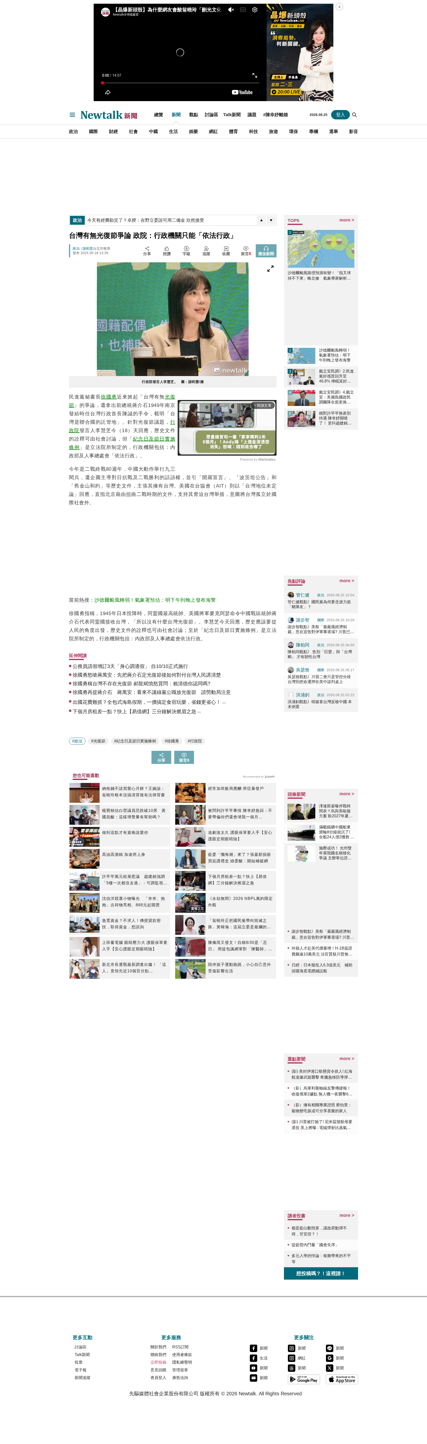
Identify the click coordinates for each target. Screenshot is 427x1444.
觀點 (193, 114)
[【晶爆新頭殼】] (300, 52)
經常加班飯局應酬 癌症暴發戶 (236, 788)
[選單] (72, 114)
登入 (340, 114)
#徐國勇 (172, 741)
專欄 (313, 131)
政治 (73, 131)
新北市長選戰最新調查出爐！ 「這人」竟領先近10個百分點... (134, 967)
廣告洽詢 (180, 1378)
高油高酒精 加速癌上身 (123, 854)
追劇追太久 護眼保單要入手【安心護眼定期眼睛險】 (240, 835)
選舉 (333, 131)
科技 (253, 131)
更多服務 (171, 1337)
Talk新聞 (232, 114)
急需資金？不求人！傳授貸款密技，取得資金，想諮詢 (131, 923)
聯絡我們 (158, 1355)
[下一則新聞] (271, 220)
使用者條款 (182, 1355)
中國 (153, 131)
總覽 (158, 114)
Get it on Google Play (304, 1379)
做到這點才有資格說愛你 (125, 832)
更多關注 (304, 1337)
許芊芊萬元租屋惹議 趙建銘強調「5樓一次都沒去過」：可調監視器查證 (135, 880)
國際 (93, 131)
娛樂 (193, 131)
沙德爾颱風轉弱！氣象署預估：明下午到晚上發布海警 (155, 600)
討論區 (211, 114)
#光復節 (98, 741)
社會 (133, 131)
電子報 (80, 1370)
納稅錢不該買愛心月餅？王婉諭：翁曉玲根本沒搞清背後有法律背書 (133, 791)
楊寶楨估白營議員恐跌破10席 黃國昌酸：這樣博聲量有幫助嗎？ (134, 813)
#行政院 (195, 741)
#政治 (77, 741)
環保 (293, 131)
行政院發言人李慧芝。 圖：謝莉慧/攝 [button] (173, 382)
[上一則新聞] (261, 220)
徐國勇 (109, 397)
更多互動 (82, 1337)
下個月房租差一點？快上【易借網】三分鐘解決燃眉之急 (237, 879)
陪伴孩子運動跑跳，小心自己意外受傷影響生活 (239, 967)
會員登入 (158, 1378)
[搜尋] (354, 114)
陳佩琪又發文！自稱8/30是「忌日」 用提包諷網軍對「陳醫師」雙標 (240, 946)
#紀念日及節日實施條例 (135, 741)
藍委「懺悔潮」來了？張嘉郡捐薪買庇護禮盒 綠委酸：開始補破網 (239, 857)
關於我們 (158, 1347)
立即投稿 (158, 1362)
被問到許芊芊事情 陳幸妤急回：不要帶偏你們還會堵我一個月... (240, 813)
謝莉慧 (88, 248)
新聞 (176, 114)
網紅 (213, 131)
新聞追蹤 (82, 1378)
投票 (79, 1362)
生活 (173, 131)
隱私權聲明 (182, 1362)
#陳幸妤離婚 (275, 114)
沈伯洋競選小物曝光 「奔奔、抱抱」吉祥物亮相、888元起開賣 (133, 901)
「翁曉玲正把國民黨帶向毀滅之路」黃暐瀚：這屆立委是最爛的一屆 (239, 924)
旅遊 (273, 131)
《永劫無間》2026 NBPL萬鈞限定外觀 (240, 901)
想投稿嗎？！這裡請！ (321, 1273)
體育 (233, 131)
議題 (252, 114)
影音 (353, 131)
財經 (113, 131)
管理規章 (180, 1370)
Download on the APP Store (342, 1379)
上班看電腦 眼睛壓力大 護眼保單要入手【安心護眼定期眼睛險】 (135, 945)
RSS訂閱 (180, 1347)
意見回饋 (158, 1370)
